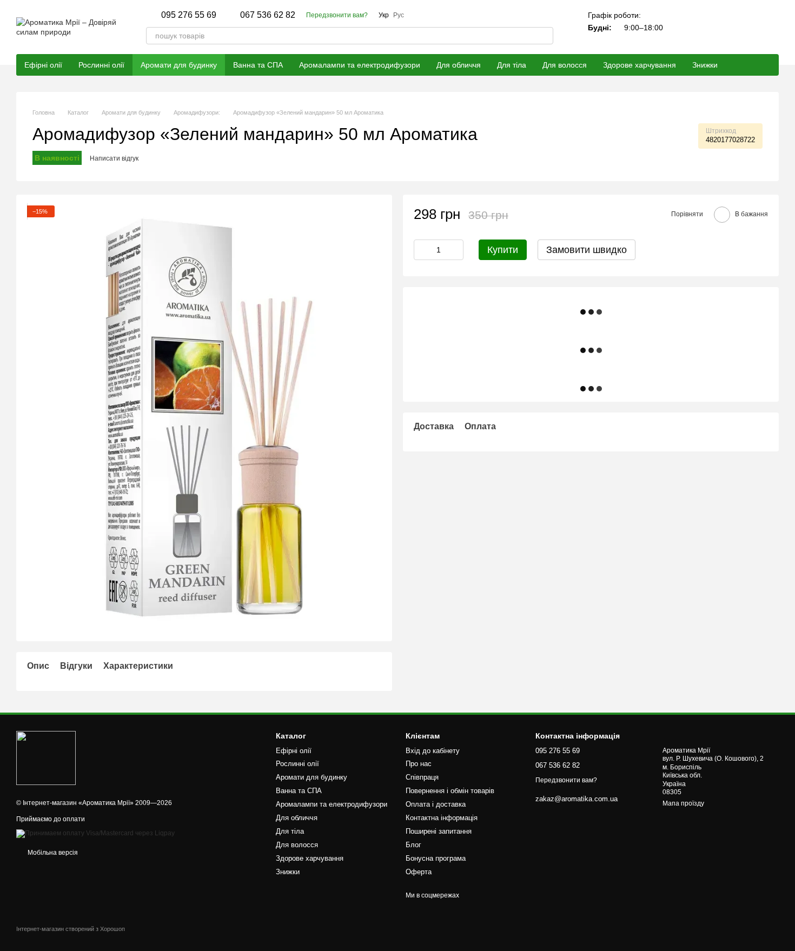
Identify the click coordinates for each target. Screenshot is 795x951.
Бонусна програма (436, 858)
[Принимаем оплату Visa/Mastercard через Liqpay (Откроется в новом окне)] (95, 833)
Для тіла (511, 65)
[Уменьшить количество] (421, 250)
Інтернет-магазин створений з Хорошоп (70, 929)
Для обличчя (458, 65)
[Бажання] (742, 27)
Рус (398, 15)
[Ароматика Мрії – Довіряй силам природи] (46, 757)
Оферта (419, 872)
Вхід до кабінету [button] (433, 751)
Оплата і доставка (436, 804)
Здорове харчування (639, 65)
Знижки (705, 65)
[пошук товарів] (544, 35)
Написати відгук (114, 158)
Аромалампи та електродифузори (359, 65)
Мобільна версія (52, 852)
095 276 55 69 (188, 15)
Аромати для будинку (179, 65)
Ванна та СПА (258, 65)
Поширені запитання (439, 831)
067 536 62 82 (267, 15)
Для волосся (564, 65)
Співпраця (422, 777)
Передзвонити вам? (337, 15)
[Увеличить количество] (455, 250)
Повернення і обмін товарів (450, 791)
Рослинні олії (101, 65)
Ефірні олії (43, 65)
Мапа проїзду (683, 803)
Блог (413, 845)
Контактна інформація (442, 818)
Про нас (419, 764)
